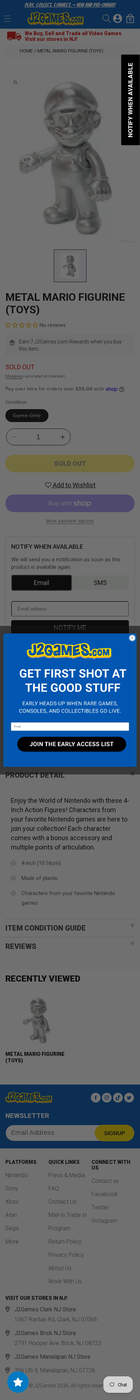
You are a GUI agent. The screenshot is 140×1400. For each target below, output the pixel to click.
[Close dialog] (132, 638)
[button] (70, 677)
